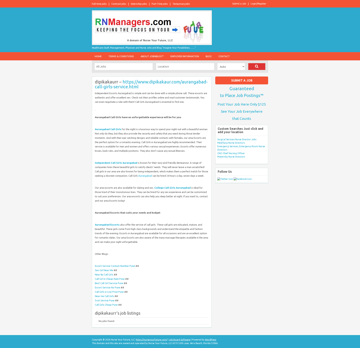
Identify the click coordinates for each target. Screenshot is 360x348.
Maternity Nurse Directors (231, 156)
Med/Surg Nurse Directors (231, 143)
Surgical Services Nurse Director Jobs (236, 139)
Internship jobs (139, 3)
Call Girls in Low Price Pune (109, 291)
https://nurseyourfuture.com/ (151, 339)
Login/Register (258, 3)
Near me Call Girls (104, 296)
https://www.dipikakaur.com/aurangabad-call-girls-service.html (151, 84)
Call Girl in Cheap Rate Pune (110, 279)
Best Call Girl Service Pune (109, 283)
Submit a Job (239, 3)
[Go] (256, 66)
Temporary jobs (181, 3)
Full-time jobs (99, 3)
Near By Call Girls (104, 274)
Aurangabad (145, 175)
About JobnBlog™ (152, 56)
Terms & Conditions (121, 56)
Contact (224, 56)
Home (98, 56)
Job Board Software (179, 339)
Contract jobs (118, 3)
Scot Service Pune (105, 300)
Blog (209, 56)
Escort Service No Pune (107, 287)
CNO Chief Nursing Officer (231, 153)
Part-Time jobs (160, 3)
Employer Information (184, 56)
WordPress (210, 339)
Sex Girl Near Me (104, 270)
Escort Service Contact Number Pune (115, 266)
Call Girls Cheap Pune (106, 304)
